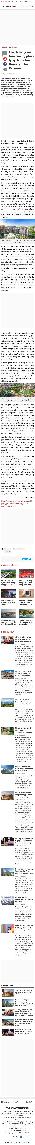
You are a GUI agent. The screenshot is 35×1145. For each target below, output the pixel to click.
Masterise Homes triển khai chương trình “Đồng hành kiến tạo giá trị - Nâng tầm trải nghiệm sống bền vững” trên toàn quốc (24, 730)
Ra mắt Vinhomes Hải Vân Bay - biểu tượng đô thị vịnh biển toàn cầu (25, 622)
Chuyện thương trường (6, 1102)
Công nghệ (28, 1102)
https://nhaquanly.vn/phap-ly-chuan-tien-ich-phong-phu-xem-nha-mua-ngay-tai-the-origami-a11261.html (17, 503)
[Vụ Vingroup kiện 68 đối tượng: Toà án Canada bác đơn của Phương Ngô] (7, 841)
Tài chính (16, 1101)
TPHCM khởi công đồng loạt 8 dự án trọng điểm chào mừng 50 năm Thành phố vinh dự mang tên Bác (26, 583)
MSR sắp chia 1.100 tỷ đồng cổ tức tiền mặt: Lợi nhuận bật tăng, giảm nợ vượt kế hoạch (24, 673)
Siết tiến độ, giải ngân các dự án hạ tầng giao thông (8, 583)
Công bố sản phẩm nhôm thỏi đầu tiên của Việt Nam (24, 899)
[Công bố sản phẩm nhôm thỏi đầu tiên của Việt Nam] (7, 900)
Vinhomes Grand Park (19, 548)
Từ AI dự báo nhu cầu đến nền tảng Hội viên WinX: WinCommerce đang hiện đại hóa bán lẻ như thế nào (24, 639)
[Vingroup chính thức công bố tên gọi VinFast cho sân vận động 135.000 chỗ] (7, 795)
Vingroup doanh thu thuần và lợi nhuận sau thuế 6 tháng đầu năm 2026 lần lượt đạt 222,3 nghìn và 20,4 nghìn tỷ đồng (24, 768)
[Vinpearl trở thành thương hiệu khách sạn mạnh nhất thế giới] (7, 702)
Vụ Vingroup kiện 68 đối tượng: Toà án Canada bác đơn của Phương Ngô (24, 841)
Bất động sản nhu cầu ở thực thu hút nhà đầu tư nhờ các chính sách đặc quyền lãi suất (8, 622)
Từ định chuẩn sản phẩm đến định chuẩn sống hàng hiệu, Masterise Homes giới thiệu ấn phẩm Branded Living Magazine (26, 602)
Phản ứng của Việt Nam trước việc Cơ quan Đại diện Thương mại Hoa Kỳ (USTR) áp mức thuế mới (24, 928)
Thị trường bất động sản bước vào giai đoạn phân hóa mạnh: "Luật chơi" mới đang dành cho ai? (24, 871)
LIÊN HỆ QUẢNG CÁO (10, 1142)
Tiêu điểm (4, 1101)
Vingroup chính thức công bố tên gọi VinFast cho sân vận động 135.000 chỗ (23, 795)
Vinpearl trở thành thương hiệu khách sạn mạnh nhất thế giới (24, 702)
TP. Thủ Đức (7, 551)
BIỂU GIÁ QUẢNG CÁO (24, 1142)
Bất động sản (28, 1101)
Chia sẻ (26, 559)
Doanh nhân (17, 1102)
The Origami (7, 548)
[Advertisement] (17, 27)
